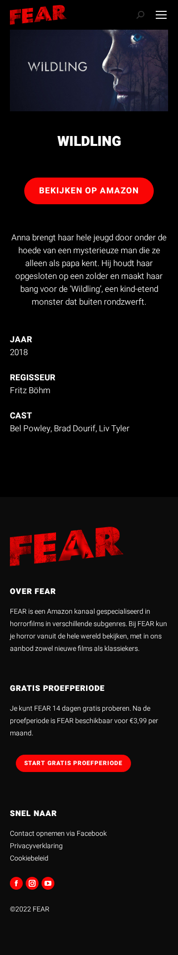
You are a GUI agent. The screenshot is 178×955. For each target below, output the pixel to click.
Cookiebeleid (29, 858)
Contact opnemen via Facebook (58, 833)
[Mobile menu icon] (161, 15)
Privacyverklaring (36, 846)
